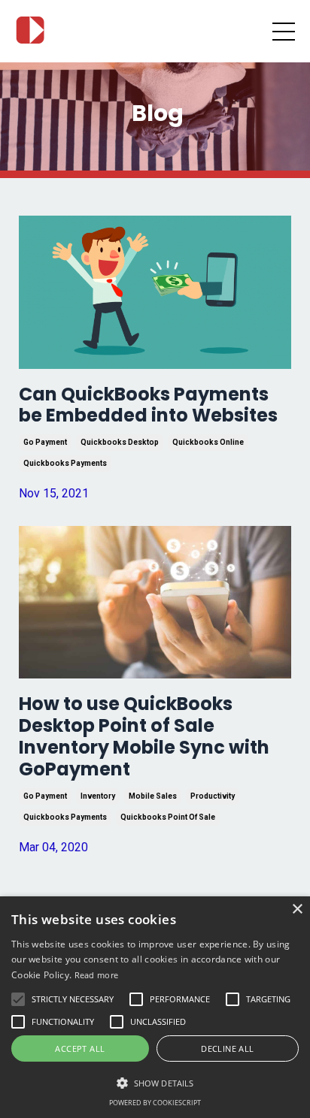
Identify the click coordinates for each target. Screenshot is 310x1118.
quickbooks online (208, 442)
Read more (96, 975)
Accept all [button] (80, 1048)
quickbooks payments (65, 463)
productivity (212, 796)
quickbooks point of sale (167, 817)
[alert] (155, 1007)
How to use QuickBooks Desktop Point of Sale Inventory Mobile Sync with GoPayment (144, 736)
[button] (155, 1082)
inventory (98, 796)
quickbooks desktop (120, 442)
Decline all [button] (227, 1048)
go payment (45, 442)
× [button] (296, 909)
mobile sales (153, 796)
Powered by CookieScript (155, 1102)
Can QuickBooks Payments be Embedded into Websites (148, 406)
